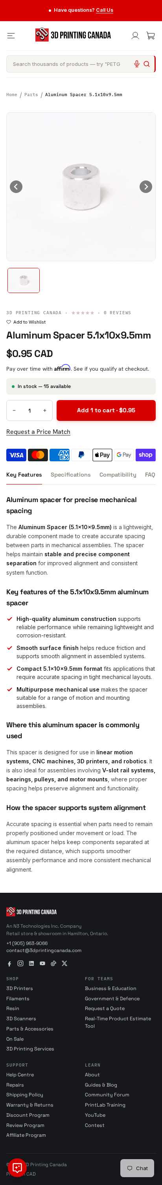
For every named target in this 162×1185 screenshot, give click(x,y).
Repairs (15, 1085)
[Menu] (11, 35)
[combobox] (81, 64)
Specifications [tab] (71, 474)
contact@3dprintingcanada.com (43, 950)
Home (11, 94)
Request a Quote (105, 1008)
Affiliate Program (26, 1135)
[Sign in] (135, 35)
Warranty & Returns (29, 1105)
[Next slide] (146, 186)
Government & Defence (112, 999)
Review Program (25, 1125)
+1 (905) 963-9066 (27, 943)
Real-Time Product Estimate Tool (118, 1022)
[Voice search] (137, 63)
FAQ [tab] (150, 474)
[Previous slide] (16, 186)
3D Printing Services (30, 1049)
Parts (31, 94)
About (92, 1075)
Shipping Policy (24, 1095)
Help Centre (20, 1075)
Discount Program (28, 1115)
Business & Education (110, 988)
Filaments (17, 999)
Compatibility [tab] (117, 474)
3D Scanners (21, 1019)
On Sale (15, 1039)
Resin (12, 1008)
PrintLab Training (105, 1105)
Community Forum (107, 1095)
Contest (95, 1125)
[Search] (146, 63)
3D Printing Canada (34, 312)
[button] (23, 280)
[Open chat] (17, 1167)
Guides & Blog (101, 1085)
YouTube (95, 1115)
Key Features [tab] (24, 474)
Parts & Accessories (29, 1029)
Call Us (104, 10)
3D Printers (19, 988)
